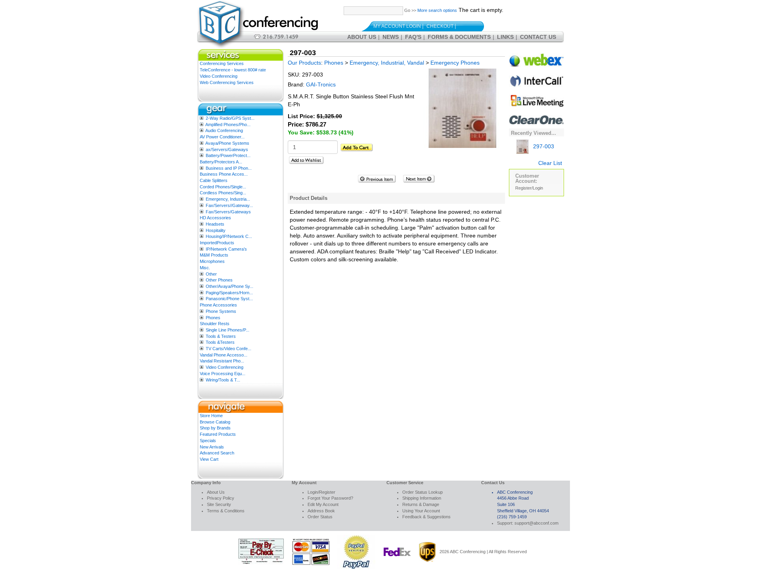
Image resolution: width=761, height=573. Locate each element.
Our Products (304, 62)
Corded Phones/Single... (223, 186)
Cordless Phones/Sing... (223, 192)
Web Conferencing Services (227, 82)
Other (211, 274)
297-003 (543, 146)
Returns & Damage (420, 504)
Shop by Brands (215, 427)
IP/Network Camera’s (226, 249)
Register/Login (529, 188)
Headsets (215, 224)
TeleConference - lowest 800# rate (233, 69)
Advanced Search (217, 452)
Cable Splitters (214, 180)
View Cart (209, 459)
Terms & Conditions (226, 510)
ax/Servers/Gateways (227, 149)
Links (505, 37)
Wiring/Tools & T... (223, 380)
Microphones (212, 261)
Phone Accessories (218, 305)
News (390, 37)
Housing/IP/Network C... (229, 236)
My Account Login (397, 26)
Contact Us (538, 37)
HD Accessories (215, 217)
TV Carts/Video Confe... (228, 348)
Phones (213, 317)
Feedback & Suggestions (426, 516)
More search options (437, 10)
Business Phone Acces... (224, 174)
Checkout (439, 26)
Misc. (205, 267)
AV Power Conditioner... (222, 136)
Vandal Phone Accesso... (223, 355)
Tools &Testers (220, 342)
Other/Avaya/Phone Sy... (229, 286)
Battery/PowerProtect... (228, 155)
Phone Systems (221, 311)
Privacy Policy (220, 498)
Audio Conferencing (224, 130)
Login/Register (321, 492)
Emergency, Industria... (228, 199)
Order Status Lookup (422, 492)
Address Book (321, 510)
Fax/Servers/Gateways (228, 211)
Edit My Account (323, 504)
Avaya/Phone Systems (227, 143)
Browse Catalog (215, 422)
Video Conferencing (218, 76)
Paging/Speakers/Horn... (229, 292)
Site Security (219, 504)
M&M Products (214, 255)
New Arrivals (212, 447)
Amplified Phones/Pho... (227, 124)
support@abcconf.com (536, 523)
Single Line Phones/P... (227, 330)
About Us (361, 37)
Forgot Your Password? (330, 498)
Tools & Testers (221, 336)
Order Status (320, 516)
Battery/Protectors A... (221, 161)
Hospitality (216, 230)
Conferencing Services (222, 63)
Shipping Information (421, 498)
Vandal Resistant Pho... (222, 360)
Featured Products (218, 434)
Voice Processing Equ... (222, 373)
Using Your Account (421, 510)
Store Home (211, 415)
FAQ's (413, 37)
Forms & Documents (459, 37)
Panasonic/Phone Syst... (229, 298)
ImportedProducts (217, 242)
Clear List (550, 163)
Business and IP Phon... (229, 168)
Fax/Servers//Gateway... (229, 205)
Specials (208, 440)
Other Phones (219, 280)
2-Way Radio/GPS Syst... (230, 118)
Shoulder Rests (214, 323)
